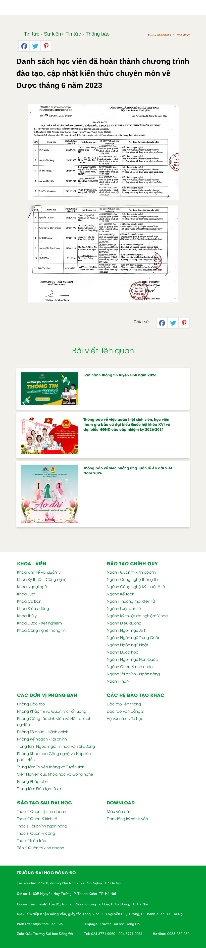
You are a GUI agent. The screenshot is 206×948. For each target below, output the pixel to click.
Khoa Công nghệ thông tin (41, 630)
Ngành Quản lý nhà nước (130, 666)
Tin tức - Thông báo (88, 34)
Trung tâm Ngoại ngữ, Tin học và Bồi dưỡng (56, 746)
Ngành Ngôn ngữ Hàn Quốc (132, 659)
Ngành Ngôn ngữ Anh (126, 630)
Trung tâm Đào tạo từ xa (39, 788)
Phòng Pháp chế (32, 781)
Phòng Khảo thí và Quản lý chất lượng (51, 710)
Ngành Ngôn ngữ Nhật (127, 644)
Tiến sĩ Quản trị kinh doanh (40, 847)
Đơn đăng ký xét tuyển (127, 818)
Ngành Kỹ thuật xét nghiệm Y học (137, 615)
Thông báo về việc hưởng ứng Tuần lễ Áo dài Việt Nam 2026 (127, 470)
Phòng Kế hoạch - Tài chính (42, 738)
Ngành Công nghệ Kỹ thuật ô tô (136, 586)
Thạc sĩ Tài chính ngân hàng (42, 825)
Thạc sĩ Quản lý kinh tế (37, 818)
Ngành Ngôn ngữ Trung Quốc (134, 637)
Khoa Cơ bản (29, 600)
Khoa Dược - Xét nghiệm (39, 622)
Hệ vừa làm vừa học (125, 718)
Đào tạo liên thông (124, 703)
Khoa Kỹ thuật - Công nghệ (42, 579)
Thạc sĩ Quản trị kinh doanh (41, 811)
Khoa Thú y (27, 615)
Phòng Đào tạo (31, 703)
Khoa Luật (26, 593)
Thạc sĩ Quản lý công (36, 832)
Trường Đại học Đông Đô (120, 924)
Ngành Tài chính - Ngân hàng (133, 673)
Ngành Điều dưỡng (124, 622)
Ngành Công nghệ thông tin (132, 579)
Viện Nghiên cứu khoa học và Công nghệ (55, 773)
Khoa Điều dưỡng (33, 608)
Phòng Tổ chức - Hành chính (42, 731)
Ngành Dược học (122, 651)
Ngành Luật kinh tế (124, 608)
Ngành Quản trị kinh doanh (131, 571)
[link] (48, 923)
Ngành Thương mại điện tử (131, 600)
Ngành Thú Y (118, 680)
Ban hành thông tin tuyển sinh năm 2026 (120, 374)
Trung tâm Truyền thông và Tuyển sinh (50, 766)
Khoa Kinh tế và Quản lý (39, 571)
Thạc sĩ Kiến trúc (31, 840)
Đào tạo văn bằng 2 (125, 710)
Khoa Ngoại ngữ (32, 586)
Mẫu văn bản (119, 811)
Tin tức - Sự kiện (42, 34)
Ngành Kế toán (120, 593)
